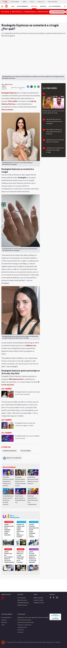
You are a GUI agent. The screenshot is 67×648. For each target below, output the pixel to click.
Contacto (20, 632)
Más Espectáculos (16, 379)
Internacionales (23, 602)
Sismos (24, 1)
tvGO (12, 6)
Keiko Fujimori (15, 1)
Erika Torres (9, 84)
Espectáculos (22, 600)
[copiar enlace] (38, 86)
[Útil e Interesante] (20, 516)
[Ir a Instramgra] (57, 598)
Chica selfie (12, 101)
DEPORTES (43, 6)
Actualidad (21, 597)
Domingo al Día (39, 602)
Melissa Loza (31, 345)
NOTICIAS (34, 6)
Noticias (3, 620)
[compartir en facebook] (28, 86)
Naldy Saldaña (52, 1)
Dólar (32, 1)
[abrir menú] (2, 6)
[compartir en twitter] (31, 86)
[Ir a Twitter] (54, 598)
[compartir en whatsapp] (35, 86)
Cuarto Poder (38, 600)
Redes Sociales (22, 605)
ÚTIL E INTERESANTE (55, 6)
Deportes (4, 622)
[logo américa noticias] (6, 6)
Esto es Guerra (7, 110)
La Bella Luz (41, 1)
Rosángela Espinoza (9, 93)
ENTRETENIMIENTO (22, 6)
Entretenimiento (6, 617)
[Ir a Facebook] (51, 598)
